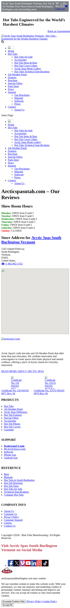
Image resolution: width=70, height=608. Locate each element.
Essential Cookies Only (14, 601)
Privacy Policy (11, 517)
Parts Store (13, 86)
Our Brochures (22, 95)
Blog (6, 474)
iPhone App (10, 454)
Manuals (18, 98)
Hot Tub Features (13, 415)
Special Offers (15, 83)
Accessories (20, 59)
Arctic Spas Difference (15, 412)
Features (12, 77)
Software (19, 101)
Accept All (7, 605)
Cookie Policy (49, 601)
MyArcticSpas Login (15, 449)
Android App (11, 457)
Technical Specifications (16, 491)
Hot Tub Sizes (11, 486)
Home (11, 51)
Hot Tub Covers (12, 426)
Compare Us (10, 514)
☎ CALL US (62, 7)
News (11, 89)
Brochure (12, 80)
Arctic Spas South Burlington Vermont (31, 240)
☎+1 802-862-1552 (12, 263)
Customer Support (13, 520)
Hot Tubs (12, 54)
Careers (8, 522)
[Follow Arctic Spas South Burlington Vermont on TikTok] (45, 565)
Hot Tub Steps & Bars (25, 62)
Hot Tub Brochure (13, 483)
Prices (17, 104)
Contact (12, 106)
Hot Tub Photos (12, 423)
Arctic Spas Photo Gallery (27, 68)
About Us (19, 109)
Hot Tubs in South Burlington (19, 480)
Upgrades (9, 429)
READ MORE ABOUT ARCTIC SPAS (22, 371)
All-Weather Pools (17, 74)
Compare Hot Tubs (14, 494)
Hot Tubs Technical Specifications (31, 71)
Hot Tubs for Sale (23, 56)
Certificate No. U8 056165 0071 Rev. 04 (15, 392)
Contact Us (9, 525)
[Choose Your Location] (11, 48)
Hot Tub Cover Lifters (25, 65)
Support (12, 92)
